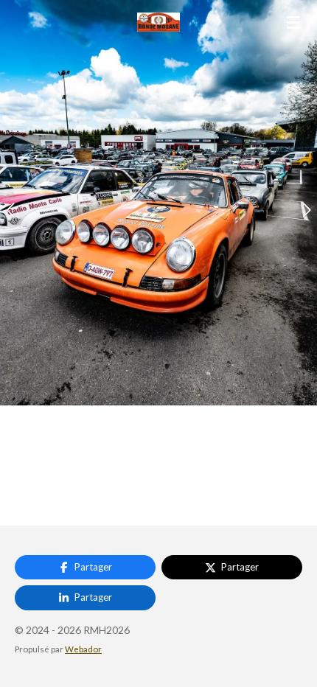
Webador (83, 649)
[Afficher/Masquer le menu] (293, 22)
